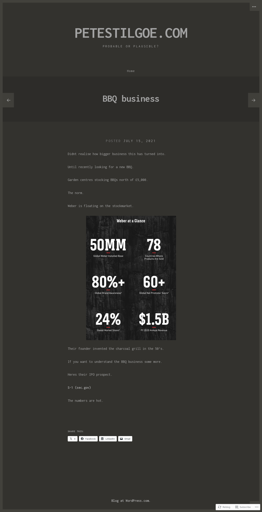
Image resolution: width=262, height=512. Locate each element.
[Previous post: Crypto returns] (8, 100)
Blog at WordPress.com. (131, 501)
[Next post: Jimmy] (253, 100)
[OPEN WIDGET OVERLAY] (254, 7)
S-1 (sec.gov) (79, 387)
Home (131, 71)
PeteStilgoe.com (131, 32)
